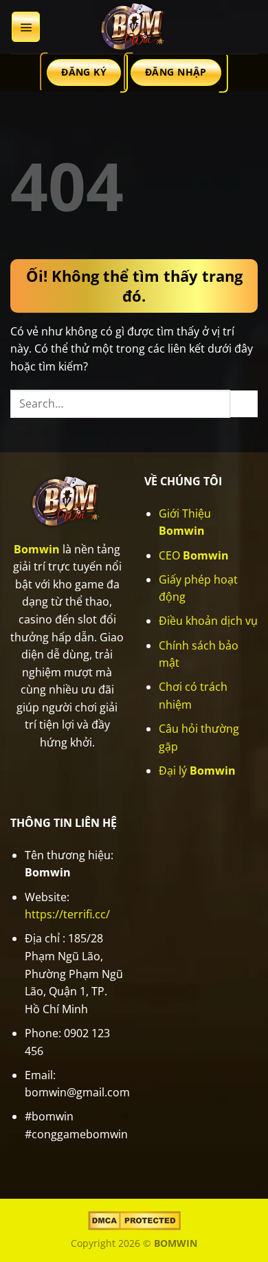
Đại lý (197, 770)
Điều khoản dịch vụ (208, 620)
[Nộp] (244, 403)
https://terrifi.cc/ (67, 914)
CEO (194, 555)
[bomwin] (134, 27)
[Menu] (26, 27)
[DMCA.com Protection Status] (134, 1219)
